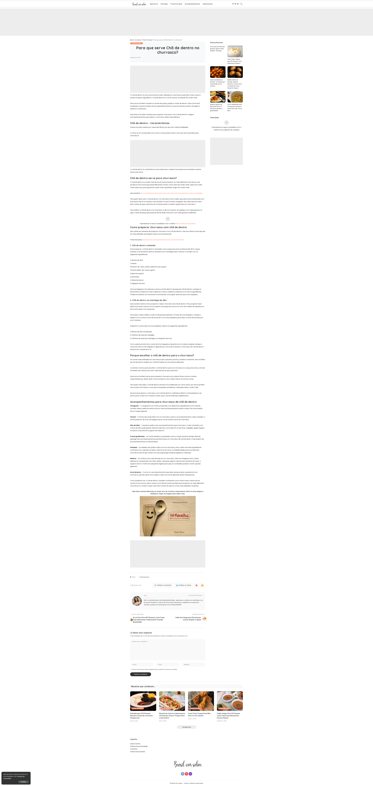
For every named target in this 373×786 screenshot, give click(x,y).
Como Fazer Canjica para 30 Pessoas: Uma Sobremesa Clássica (234, 61)
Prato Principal (136, 43)
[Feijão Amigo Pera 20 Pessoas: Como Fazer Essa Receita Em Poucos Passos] (230, 701)
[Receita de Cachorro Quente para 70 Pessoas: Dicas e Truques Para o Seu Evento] (172, 701)
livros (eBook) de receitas (186, 223)
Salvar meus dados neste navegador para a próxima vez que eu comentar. (154, 669)
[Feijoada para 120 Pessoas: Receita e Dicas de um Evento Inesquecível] (143, 701)
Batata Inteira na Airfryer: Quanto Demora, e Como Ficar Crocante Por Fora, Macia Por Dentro (234, 84)
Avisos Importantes (137, 751)
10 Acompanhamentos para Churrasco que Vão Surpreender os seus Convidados (172, 193)
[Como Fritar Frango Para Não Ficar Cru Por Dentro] (201, 701)
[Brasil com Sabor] (138, 4)
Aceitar (23, 781)
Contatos (133, 749)
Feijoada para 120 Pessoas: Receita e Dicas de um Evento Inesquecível (141, 715)
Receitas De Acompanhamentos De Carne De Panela (163, 240)
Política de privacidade (139, 746)
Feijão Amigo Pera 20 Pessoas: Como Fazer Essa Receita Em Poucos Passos (228, 715)
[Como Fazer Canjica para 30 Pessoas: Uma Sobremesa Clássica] (235, 51)
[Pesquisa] (241, 4)
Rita (145, 595)
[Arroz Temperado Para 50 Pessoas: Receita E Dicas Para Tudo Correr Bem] (235, 97)
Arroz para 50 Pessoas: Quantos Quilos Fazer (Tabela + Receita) (217, 48)
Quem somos (135, 744)
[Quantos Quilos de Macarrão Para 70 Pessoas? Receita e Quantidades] (217, 97)
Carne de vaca (144, 577)
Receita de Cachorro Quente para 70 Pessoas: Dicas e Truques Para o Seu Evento (172, 715)
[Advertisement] (58, 22)
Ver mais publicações (195, 595)
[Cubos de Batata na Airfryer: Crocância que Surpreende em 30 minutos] (217, 72)
